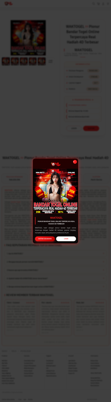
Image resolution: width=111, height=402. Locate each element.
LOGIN (66, 239)
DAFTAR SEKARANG (45, 239)
